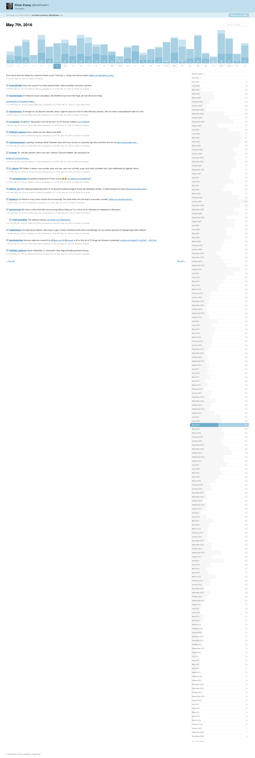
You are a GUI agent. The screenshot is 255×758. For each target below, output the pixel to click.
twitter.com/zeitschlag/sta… (18, 158)
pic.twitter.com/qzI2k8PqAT (79, 178)
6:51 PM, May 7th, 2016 (15, 135)
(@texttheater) (32, 5)
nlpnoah (69, 240)
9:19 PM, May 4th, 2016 (15, 182)
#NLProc (153, 240)
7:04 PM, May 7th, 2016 (15, 115)
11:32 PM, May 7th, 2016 (16, 78)
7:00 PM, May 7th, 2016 (15, 125)
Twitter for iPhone (34, 89)
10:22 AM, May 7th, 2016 (16, 192)
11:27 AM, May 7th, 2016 (16, 104)
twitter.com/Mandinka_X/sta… (102, 75)
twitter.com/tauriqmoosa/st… (121, 199)
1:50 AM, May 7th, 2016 (15, 243)
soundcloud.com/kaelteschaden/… (21, 101)
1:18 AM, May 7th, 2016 (15, 233)
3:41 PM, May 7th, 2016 (15, 145)
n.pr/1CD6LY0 (83, 121)
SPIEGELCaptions (35, 135)
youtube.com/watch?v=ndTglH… (134, 240)
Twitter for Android (36, 78)
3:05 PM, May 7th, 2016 (15, 161)
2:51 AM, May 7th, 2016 (15, 254)
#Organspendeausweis (136, 188)
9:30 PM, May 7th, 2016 (15, 89)
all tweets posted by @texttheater (45, 15)
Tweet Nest (36, 754)
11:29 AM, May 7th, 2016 (16, 213)
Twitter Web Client (36, 104)
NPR (27, 121)
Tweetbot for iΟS (34, 233)
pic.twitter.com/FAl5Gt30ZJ (59, 219)
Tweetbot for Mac (34, 161)
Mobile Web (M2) (34, 115)
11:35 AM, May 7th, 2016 (16, 202)
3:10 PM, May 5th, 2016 (15, 223)
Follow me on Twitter (238, 15)
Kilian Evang (17, 754)
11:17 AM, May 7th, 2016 (16, 172)
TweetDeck (33, 202)
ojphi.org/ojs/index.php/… (127, 142)
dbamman (57, 240)
